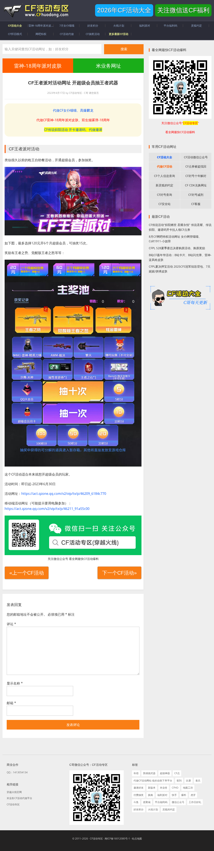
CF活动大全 (164, 157)
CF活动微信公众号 (196, 157)
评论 (11, 624)
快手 (174, 795)
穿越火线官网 (14, 792)
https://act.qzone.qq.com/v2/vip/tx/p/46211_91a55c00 (47, 508)
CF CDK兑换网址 (196, 185)
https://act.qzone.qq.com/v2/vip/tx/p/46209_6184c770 (63, 493)
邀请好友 (139, 787)
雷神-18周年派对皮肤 (38, 65)
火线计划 (153, 809)
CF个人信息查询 (164, 176)
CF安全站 (164, 204)
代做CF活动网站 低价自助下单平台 (153, 780)
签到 (179, 780)
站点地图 (137, 838)
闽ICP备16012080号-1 (117, 838)
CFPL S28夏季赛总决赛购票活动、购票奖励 (177, 248)
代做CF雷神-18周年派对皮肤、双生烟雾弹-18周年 (73, 120)
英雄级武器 (149, 773)
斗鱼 (136, 802)
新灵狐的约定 (164, 185)
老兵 (197, 780)
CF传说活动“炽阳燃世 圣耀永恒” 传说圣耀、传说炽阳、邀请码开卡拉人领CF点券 (180, 227)
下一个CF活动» (119, 573)
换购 (150, 795)
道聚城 (146, 802)
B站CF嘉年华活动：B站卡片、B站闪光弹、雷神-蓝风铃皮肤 (180, 257)
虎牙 (193, 795)
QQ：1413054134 (17, 772)
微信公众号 (178, 802)
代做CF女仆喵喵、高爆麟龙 (73, 110)
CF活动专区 (36, 10)
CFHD (175, 787)
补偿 (136, 773)
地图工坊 (188, 787)
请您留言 (94, 93)
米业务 (163, 787)
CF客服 (195, 204)
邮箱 (11, 703)
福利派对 (162, 795)
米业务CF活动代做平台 (19, 798)
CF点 (177, 773)
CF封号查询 (164, 195)
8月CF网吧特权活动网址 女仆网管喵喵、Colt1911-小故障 (175, 239)
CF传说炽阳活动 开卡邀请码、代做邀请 (73, 129)
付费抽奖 (139, 795)
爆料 (183, 795)
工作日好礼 (195, 802)
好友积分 (139, 809)
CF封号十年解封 (195, 176)
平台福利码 (161, 802)
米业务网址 (108, 65)
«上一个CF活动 (26, 573)
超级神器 (165, 773)
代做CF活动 (164, 166)
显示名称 (15, 683)
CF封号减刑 (195, 195)
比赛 (188, 780)
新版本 (151, 787)
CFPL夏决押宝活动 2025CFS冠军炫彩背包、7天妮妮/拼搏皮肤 (179, 268)
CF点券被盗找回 (195, 166)
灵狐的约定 (168, 809)
